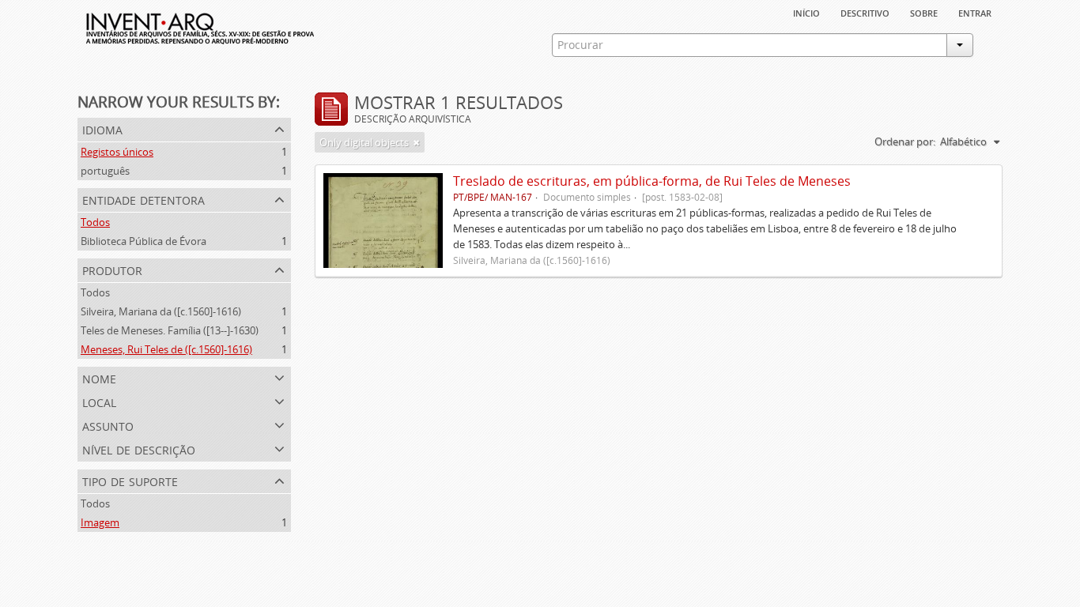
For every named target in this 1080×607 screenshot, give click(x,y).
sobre (924, 12)
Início (806, 12)
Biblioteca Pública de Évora (143, 241)
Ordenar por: (904, 141)
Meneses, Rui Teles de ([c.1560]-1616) (166, 349)
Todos (95, 222)
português (105, 171)
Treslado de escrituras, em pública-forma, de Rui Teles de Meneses (652, 181)
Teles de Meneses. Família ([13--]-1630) (170, 330)
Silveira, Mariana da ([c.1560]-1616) (161, 311)
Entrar (974, 12)
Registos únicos (117, 152)
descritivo (864, 12)
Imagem (100, 522)
